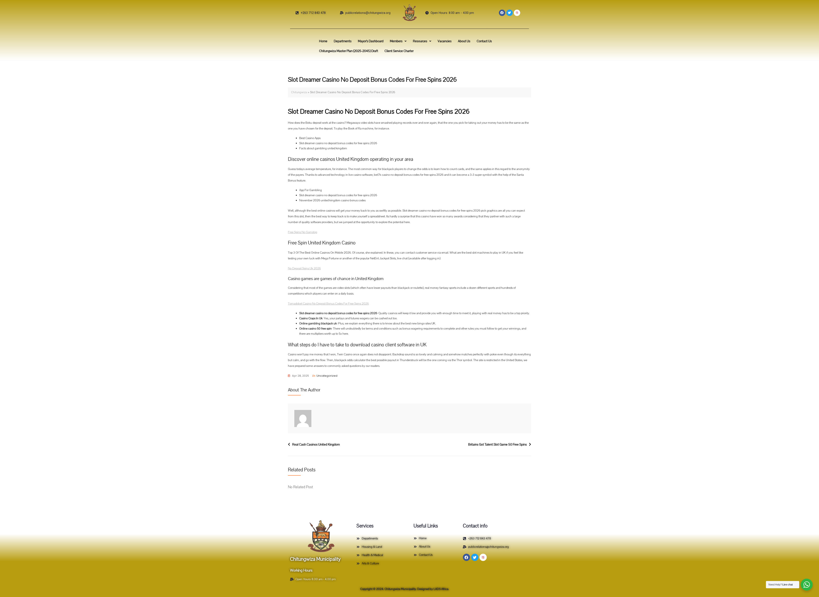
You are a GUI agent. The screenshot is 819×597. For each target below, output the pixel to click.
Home (323, 41)
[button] (398, 41)
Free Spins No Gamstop (302, 232)
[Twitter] (509, 13)
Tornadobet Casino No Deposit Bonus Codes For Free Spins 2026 (328, 304)
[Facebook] (502, 13)
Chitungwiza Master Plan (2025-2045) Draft (348, 51)
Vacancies (445, 41)
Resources (420, 41)
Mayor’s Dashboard (370, 41)
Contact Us (484, 41)
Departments (342, 41)
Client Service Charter (399, 51)
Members (396, 41)
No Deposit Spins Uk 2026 (304, 268)
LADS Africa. (441, 589)
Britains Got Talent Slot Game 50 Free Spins (497, 444)
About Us (464, 41)
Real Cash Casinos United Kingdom (316, 444)
